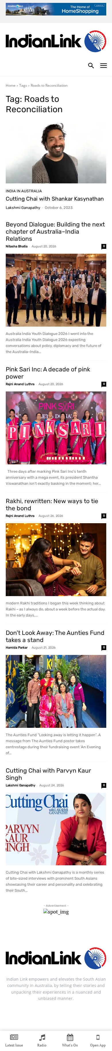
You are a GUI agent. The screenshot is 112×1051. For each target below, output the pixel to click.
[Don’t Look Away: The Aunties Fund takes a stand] (56, 691)
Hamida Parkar (17, 647)
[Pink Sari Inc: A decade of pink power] (56, 427)
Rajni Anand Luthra (20, 384)
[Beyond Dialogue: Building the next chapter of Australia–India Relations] (56, 290)
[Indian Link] (56, 42)
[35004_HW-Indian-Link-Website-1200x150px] (56, 9)
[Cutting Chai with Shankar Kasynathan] (56, 153)
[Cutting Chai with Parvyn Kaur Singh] (56, 829)
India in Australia (24, 191)
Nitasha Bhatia (17, 246)
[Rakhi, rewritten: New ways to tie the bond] (56, 559)
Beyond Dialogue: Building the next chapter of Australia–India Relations (55, 231)
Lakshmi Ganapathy (23, 207)
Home (11, 85)
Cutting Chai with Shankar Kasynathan (55, 198)
